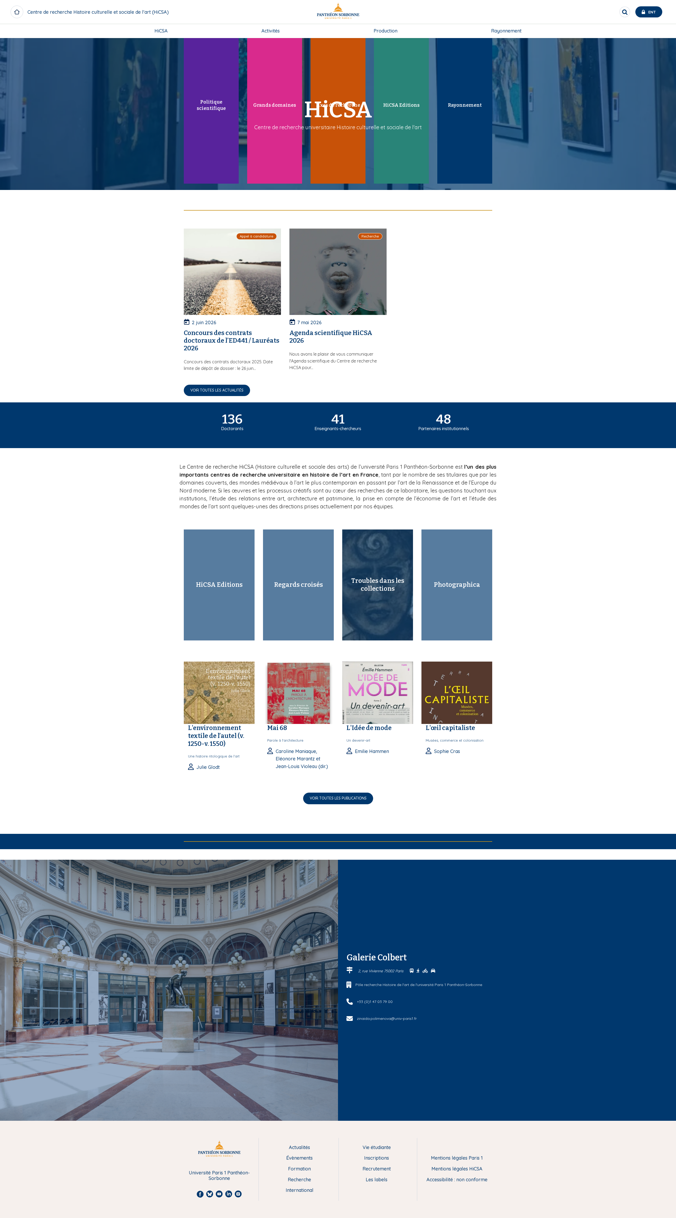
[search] (624, 12)
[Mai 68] (298, 692)
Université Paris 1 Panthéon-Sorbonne (219, 1175)
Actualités (299, 1147)
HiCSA (161, 31)
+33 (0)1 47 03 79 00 (375, 1001)
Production (385, 31)
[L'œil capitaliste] (456, 692)
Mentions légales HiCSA (456, 1169)
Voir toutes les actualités (216, 390)
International (299, 1190)
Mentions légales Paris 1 (457, 1158)
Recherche (299, 1180)
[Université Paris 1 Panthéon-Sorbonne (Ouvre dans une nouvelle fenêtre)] (338, 12)
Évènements (299, 1158)
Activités (270, 31)
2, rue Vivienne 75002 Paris (381, 971)
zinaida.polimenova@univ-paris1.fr (387, 1018)
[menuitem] (161, 31)
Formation (299, 1169)
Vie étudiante (377, 1147)
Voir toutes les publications (338, 798)
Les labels (376, 1180)
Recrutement (377, 1169)
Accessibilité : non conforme (456, 1180)
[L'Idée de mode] (377, 692)
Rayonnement (506, 31)
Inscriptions (376, 1158)
